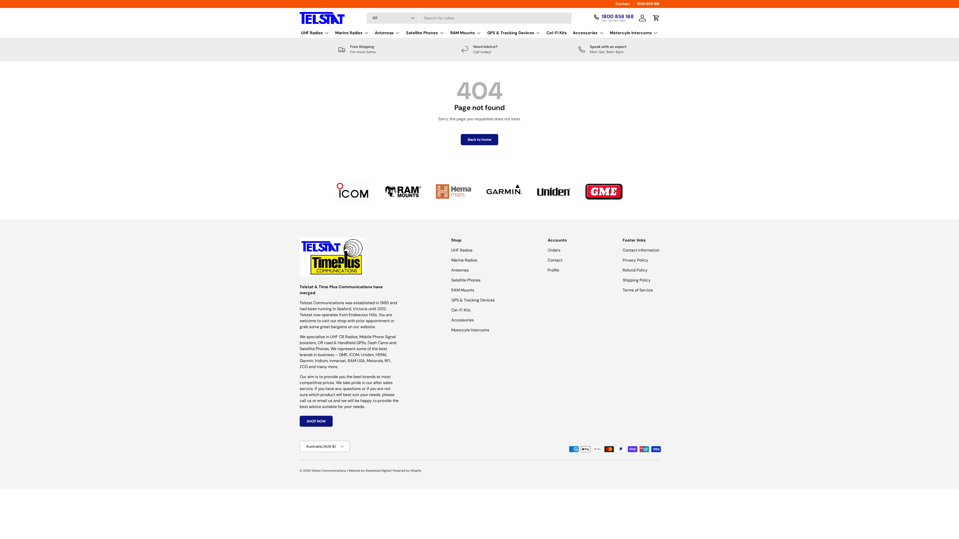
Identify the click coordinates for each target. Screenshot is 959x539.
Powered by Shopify (407, 471)
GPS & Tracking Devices (510, 32)
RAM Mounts (462, 32)
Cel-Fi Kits (556, 32)
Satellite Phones (422, 32)
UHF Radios (312, 32)
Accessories (585, 32)
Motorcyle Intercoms (631, 32)
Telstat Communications (328, 471)
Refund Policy (635, 270)
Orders (554, 250)
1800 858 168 (648, 3)
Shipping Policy (637, 280)
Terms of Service (638, 290)
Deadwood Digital (378, 471)
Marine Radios (349, 32)
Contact (623, 3)
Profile (553, 270)
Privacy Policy (635, 260)
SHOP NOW (316, 421)
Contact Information (641, 250)
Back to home (479, 139)
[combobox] (469, 18)
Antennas (384, 32)
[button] (656, 17)
